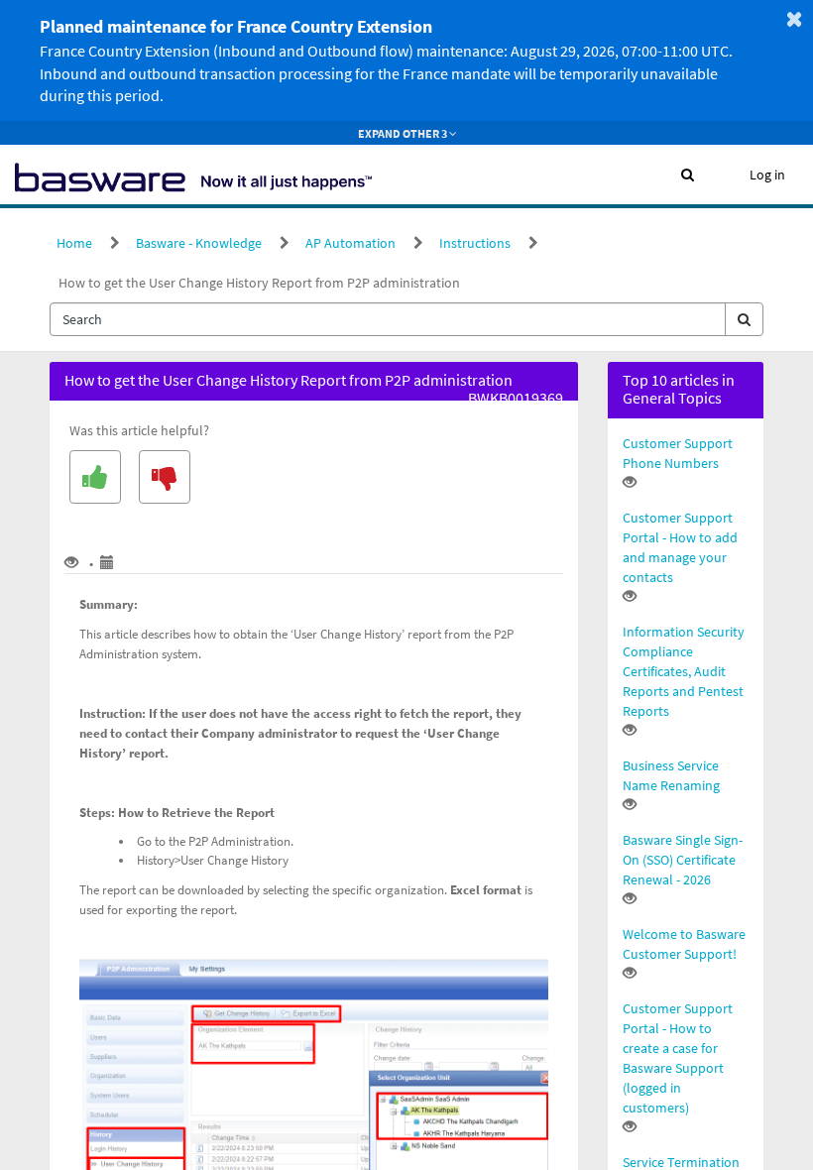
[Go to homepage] (193, 174)
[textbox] (388, 319)
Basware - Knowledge (199, 243)
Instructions (475, 243)
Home (74, 243)
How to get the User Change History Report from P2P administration (259, 283)
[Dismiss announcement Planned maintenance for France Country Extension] (794, 19)
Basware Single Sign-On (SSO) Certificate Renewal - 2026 (683, 859)
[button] (687, 174)
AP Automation (350, 243)
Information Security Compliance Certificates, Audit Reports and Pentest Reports (684, 671)
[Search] (744, 319)
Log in (767, 174)
